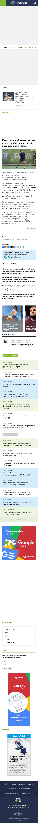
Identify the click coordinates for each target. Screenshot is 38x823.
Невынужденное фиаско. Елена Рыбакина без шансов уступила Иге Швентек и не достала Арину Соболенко (18, 296)
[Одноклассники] (6, 247)
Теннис (5, 113)
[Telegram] (23, 247)
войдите (13, 345)
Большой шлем (10, 630)
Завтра (20, 47)
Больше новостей (19, 519)
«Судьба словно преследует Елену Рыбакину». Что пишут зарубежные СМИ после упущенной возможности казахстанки (18, 271)
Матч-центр (30, 47)
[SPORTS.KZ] (19, 699)
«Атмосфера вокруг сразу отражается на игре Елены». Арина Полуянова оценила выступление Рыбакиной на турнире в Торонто (18, 279)
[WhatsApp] (18, 247)
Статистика (12, 789)
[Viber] (15, 247)
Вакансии (21, 784)
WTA (6, 636)
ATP (6, 633)
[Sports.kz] (19, 3)
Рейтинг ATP (9, 639)
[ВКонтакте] (3, 247)
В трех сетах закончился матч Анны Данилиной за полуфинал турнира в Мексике (16, 406)
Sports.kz (31, 228)
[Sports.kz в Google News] (19, 559)
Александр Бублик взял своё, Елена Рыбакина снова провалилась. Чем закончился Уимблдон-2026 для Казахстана (18, 288)
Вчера (5, 47)
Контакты (29, 784)
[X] (12, 247)
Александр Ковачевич (9, 239)
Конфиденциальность (12, 793)
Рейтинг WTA (9, 642)
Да (5, 661)
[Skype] (21, 247)
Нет (5, 664)
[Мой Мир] (9, 247)
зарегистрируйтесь (26, 345)
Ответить (7, 668)
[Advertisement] (19, 26)
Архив (24, 793)
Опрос (4, 650)
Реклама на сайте (24, 789)
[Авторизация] (36, 2)
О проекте (12, 784)
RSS (31, 793)
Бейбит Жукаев (22, 239)
